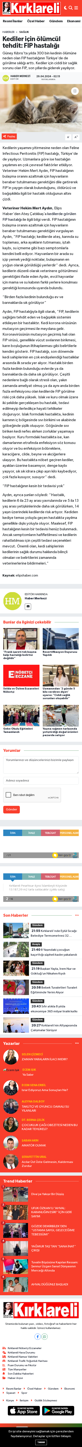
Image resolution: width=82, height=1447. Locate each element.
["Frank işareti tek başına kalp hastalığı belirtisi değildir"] (21, 638)
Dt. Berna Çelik (33, 1120)
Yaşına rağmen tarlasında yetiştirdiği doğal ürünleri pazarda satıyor (60, 732)
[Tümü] (77, 915)
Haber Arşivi (15, 1378)
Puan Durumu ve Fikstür (22, 1365)
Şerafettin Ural (34, 1157)
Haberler (8, 32)
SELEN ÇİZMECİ (32, 1054)
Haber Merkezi (36, 598)
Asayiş (36, 944)
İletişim (24, 1400)
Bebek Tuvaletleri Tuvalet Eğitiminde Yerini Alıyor (54, 990)
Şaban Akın (30, 1140)
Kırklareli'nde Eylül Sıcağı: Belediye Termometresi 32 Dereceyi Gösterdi (54, 933)
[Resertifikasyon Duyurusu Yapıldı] (61, 638)
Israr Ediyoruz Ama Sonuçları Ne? (45, 1090)
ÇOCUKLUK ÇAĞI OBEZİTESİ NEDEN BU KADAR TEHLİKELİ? (50, 1127)
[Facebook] (38, 1336)
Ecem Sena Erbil (34, 1085)
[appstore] (24, 1411)
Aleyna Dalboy (33, 1101)
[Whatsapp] (44, 1336)
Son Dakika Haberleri (21, 1373)
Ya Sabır (28, 1074)
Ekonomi (73, 21)
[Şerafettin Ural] (10, 1161)
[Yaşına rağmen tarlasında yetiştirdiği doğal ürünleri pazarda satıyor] (61, 715)
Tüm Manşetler (17, 1369)
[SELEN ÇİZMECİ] (10, 1057)
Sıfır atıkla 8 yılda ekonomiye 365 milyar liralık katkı (54, 1009)
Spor (24, 1392)
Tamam (41, 1442)
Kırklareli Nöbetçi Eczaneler (25, 1348)
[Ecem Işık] (11, 1070)
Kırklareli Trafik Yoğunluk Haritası (27, 1361)
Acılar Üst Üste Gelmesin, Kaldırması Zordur (47, 1164)
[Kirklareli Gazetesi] (31, 8)
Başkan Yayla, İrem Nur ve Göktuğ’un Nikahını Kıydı (53, 971)
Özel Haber (36, 21)
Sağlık (24, 32)
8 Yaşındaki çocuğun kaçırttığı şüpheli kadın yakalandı (54, 952)
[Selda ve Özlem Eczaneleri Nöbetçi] (21, 675)
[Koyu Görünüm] (65, 8)
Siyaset (10, 1392)
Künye (10, 1400)
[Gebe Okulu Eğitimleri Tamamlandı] (21, 715)
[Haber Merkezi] (12, 601)
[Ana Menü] (76, 8)
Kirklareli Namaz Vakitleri (23, 1356)
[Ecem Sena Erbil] (10, 1087)
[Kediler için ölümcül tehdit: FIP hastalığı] (41, 108)
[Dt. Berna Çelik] (10, 1124)
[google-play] (58, 1411)
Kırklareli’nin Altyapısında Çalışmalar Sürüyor (54, 1028)
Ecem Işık (29, 1069)
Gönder (11, 809)
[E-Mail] (28, 607)
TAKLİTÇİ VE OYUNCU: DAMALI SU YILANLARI (45, 1108)
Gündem (56, 21)
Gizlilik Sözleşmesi (46, 1400)
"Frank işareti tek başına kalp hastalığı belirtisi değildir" (19, 655)
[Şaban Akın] (10, 1143)
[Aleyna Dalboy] (10, 1106)
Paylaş (11, 136)
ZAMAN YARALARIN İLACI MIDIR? (45, 1059)
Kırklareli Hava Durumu (21, 1352)
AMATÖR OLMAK (34, 1145)
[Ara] (71, 8)
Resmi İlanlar (13, 21)
